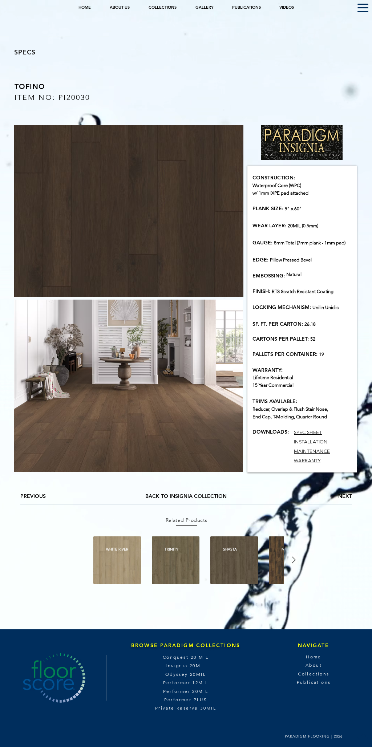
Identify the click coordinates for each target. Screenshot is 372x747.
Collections (313, 674)
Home (314, 656)
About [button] (314, 665)
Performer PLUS (185, 699)
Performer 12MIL (186, 682)
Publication (312, 682)
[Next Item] (293, 560)
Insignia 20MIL (186, 665)
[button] (362, 8)
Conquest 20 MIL (186, 657)
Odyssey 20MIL (185, 674)
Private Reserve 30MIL (185, 708)
